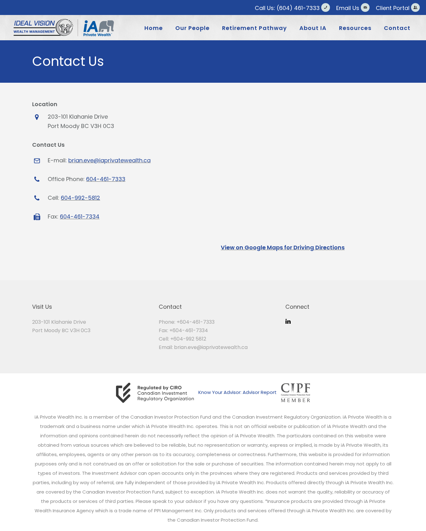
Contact (397, 28)
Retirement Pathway (254, 28)
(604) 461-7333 (298, 8)
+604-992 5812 (188, 338)
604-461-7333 (105, 179)
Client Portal (392, 8)
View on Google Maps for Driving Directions (283, 247)
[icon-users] (415, 7)
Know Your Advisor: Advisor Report (237, 392)
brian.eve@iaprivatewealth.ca (109, 160)
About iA (313, 28)
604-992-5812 (80, 198)
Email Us (347, 8)
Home (153, 28)
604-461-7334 (79, 216)
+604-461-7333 (196, 322)
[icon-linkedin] (288, 321)
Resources (355, 28)
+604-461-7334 (188, 330)
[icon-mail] (367, 7)
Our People (192, 28)
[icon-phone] (327, 7)
